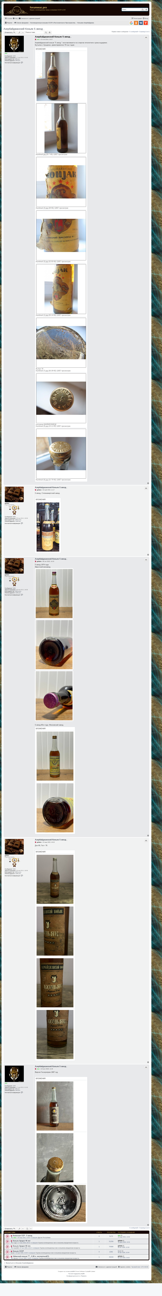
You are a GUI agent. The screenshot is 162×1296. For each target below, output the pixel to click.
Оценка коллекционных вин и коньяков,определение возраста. (58, 1243)
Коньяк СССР (18, 1251)
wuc (6, 53)
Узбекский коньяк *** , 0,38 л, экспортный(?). (31, 1256)
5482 (14, 516)
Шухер (15, 1258)
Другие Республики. (44, 1237)
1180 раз (18, 521)
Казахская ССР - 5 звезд (22, 1236)
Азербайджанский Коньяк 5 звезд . (24, 28)
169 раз (17, 59)
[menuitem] (15, 18)
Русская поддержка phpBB (76, 1273)
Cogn (15, 1243)
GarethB (16, 1248)
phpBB (72, 1271)
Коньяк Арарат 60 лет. (22, 1246)
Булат (13, 1253)
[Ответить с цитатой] (146, 37)
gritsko (7, 503)
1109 (14, 56)
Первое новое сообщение (120, 31)
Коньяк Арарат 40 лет (21, 1241)
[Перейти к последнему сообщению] (122, 1235)
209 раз (17, 60)
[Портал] (17, 9)
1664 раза (18, 519)
